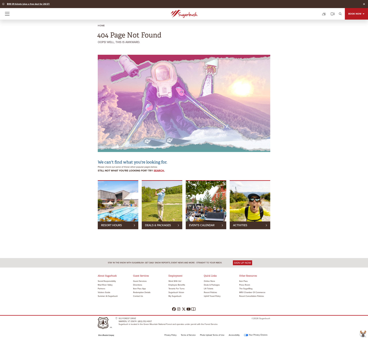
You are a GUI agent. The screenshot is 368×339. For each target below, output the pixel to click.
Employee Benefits (176, 284)
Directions (137, 284)
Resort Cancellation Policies (251, 296)
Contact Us (138, 296)
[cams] (333, 14)
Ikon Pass (243, 281)
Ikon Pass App (139, 288)
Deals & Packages (212, 284)
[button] (363, 334)
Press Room (244, 284)
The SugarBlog (245, 288)
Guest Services (140, 281)
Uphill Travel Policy (212, 296)
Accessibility (234, 335)
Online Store (209, 281)
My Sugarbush (174, 296)
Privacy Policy (170, 335)
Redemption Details (142, 292)
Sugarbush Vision (176, 292)
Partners (101, 288)
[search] (340, 14)
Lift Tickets (208, 288)
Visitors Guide (104, 292)
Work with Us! (174, 281)
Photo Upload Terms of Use (212, 335)
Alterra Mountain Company (106, 335)
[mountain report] (324, 14)
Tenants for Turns (176, 288)
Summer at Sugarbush (108, 296)
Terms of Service (188, 335)
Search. (159, 170)
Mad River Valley (105, 284)
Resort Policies (210, 292)
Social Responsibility (107, 281)
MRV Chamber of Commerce (252, 292)
